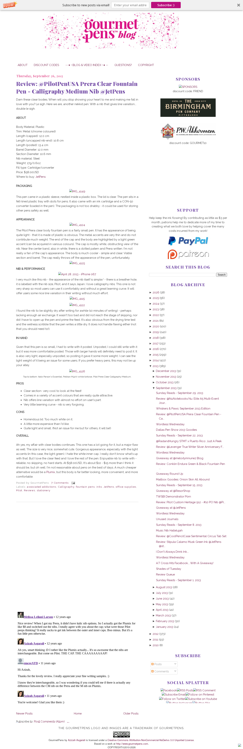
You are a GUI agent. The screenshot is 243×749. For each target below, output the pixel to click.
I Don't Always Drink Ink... (172, 551)
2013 (156, 366)
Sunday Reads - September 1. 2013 (178, 580)
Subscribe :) (165, 5)
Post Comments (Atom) (49, 721)
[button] (121, 5)
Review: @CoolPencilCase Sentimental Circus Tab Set (191, 536)
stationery (43, 490)
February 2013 (165, 621)
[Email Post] (72, 482)
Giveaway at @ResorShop (173, 490)
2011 (155, 639)
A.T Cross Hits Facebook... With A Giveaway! (184, 563)
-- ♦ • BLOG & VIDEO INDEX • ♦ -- (86, 65)
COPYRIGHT (146, 65)
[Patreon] (188, 258)
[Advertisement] (188, 170)
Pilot (19, 490)
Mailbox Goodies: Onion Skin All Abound (183, 479)
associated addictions (41, 486)
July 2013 (162, 592)
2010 (156, 645)
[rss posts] (185, 690)
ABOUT (23, 65)
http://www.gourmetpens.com (132, 743)
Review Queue (165, 574)
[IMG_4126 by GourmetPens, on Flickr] (77, 371)
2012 (156, 633)
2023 (156, 309)
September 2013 (166, 388)
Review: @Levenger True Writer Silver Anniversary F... (190, 446)
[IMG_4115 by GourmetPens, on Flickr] (77, 298)
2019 (156, 332)
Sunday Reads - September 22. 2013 (179, 435)
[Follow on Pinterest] (200, 694)
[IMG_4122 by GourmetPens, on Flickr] (77, 305)
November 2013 (166, 376)
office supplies (126, 486)
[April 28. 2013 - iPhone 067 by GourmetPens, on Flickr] (77, 274)
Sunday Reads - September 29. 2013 (179, 393)
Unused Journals (167, 519)
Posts (158, 664)
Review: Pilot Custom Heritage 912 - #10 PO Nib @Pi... (190, 502)
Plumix (50, 472)
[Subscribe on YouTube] (201, 698)
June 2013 (162, 598)
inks (99, 486)
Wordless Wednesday (170, 424)
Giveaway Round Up (169, 473)
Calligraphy (66, 486)
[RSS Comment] (204, 690)
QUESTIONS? (123, 65)
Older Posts (130, 713)
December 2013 (166, 371)
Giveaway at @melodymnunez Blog (179, 458)
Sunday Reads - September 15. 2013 (179, 485)
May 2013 (162, 604)
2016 (156, 349)
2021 (156, 320)
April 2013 (162, 609)
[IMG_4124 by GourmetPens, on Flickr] (77, 224)
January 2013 (164, 626)
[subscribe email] (174, 694)
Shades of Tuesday (168, 568)
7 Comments (60, 482)
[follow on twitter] (172, 698)
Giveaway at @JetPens (171, 507)
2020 (156, 326)
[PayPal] (188, 247)
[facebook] (169, 690)
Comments (161, 671)
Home (78, 713)
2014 (156, 360)
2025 (156, 297)
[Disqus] (77, 556)
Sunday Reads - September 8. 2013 (178, 524)
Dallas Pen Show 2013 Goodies (176, 429)
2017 (156, 343)
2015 (156, 354)
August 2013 (164, 587)
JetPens (41, 176)
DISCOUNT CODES (46, 65)
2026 (156, 292)
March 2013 (163, 615)
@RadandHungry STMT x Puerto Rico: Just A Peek (189, 441)
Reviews (29, 490)
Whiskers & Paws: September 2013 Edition (183, 408)
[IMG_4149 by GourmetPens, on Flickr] (77, 191)
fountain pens (85, 486)
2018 (156, 337)
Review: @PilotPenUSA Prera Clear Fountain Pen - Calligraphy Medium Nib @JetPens (77, 87)
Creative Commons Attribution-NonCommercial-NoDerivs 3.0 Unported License (150, 740)
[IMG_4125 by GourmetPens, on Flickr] (77, 263)
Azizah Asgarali (76, 740)
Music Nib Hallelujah (169, 530)
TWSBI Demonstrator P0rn (173, 496)
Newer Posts (24, 713)
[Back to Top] (239, 745)
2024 (156, 303)
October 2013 (165, 382)
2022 (156, 315)
